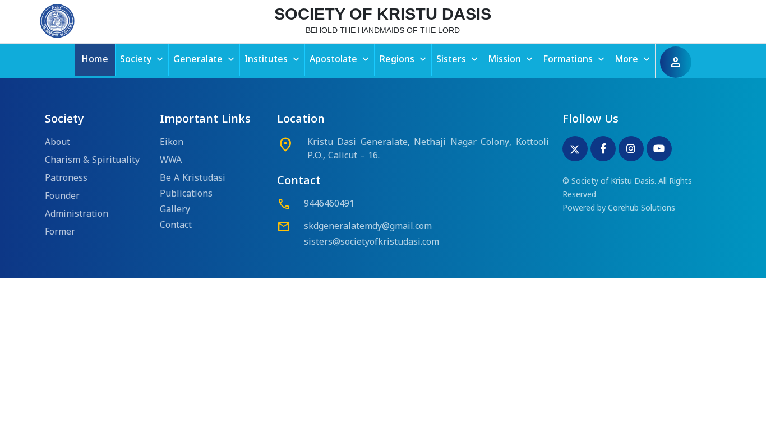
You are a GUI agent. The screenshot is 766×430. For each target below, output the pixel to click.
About (57, 142)
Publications (186, 194)
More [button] (633, 59)
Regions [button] (403, 59)
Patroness (66, 178)
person (675, 62)
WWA (171, 160)
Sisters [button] (458, 59)
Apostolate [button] (340, 59)
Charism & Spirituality (92, 160)
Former (60, 232)
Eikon (171, 142)
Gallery (175, 210)
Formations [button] (575, 59)
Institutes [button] (273, 59)
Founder (62, 196)
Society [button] (142, 59)
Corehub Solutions (641, 208)
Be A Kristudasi (192, 178)
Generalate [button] (205, 59)
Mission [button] (511, 59)
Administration (76, 214)
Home (94, 60)
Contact (176, 225)
